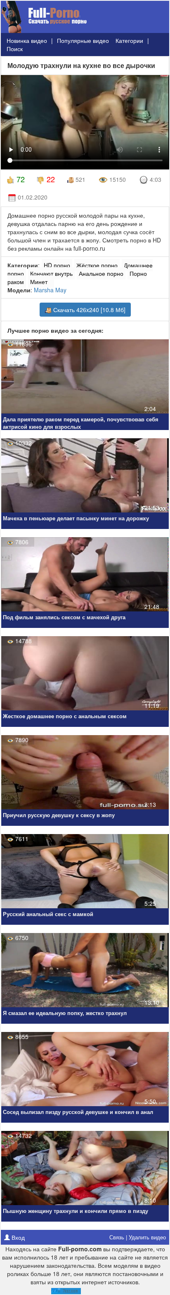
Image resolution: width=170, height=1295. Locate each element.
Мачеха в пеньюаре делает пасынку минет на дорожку (76, 518)
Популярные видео (83, 40)
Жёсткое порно (97, 265)
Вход (17, 1237)
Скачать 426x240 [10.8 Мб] (88, 310)
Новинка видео (27, 40)
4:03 (154, 179)
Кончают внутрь (51, 273)
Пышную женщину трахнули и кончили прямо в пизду (75, 1211)
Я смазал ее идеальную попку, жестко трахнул (65, 1013)
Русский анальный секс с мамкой (48, 914)
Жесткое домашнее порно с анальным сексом (65, 716)
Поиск (15, 49)
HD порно (57, 265)
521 (79, 179)
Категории (129, 40)
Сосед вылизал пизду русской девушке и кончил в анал (78, 1112)
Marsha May (50, 290)
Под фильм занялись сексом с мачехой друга (64, 617)
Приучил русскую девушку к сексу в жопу (59, 815)
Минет (38, 281)
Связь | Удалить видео (137, 1237)
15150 (117, 179)
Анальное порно (101, 273)
